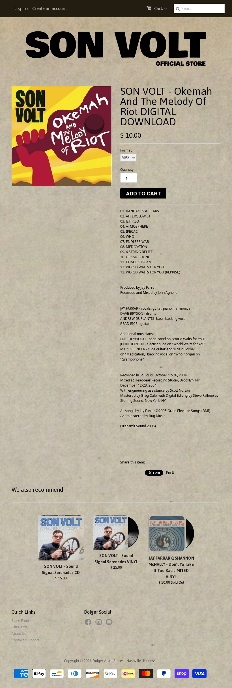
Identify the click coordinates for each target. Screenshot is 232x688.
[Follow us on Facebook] (89, 624)
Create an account (49, 8)
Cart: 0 (160, 8)
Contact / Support (25, 640)
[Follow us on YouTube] (110, 624)
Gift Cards (19, 627)
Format (126, 150)
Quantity (127, 169)
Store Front (20, 620)
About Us (19, 633)
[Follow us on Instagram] (99, 624)
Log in (20, 8)
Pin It (170, 472)
